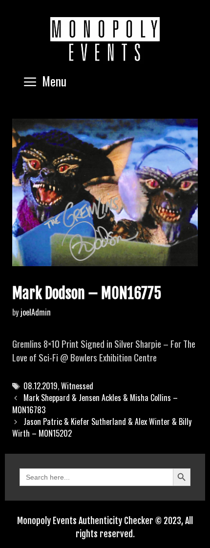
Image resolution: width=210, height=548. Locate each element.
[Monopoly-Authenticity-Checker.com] (105, 39)
